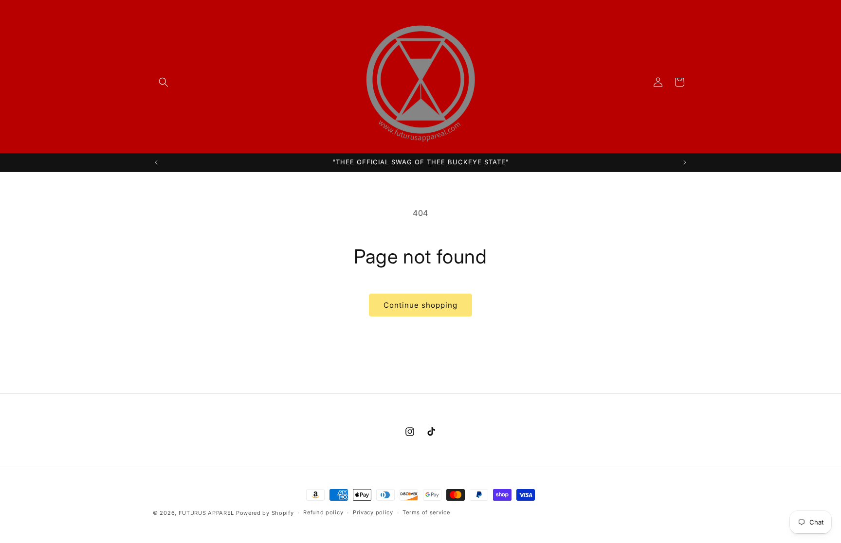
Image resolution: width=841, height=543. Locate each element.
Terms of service (426, 512)
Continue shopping (420, 305)
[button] (163, 82)
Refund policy (323, 512)
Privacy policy (373, 512)
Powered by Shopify (265, 512)
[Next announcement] (684, 162)
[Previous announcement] (156, 162)
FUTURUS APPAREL (207, 512)
